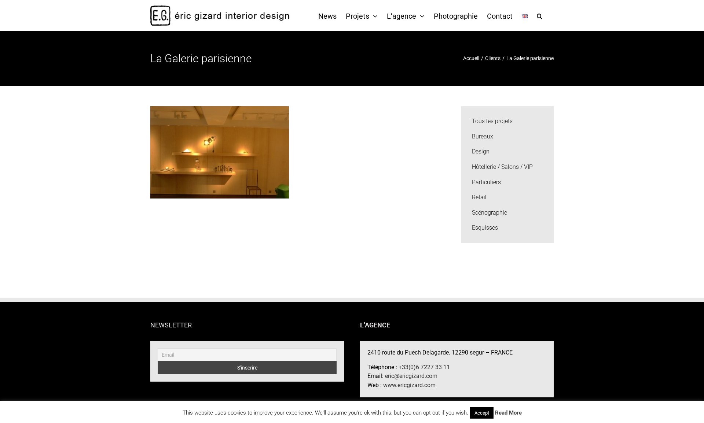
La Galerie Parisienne (219, 146)
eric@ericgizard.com (411, 375)
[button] (539, 15)
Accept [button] (481, 413)
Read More (508, 412)
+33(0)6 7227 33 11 (424, 367)
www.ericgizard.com (409, 385)
